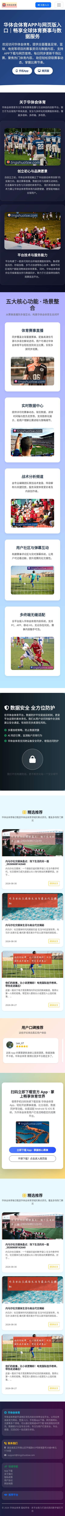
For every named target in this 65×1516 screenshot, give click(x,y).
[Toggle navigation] (59, 5)
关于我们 (8, 1473)
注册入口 (44, 4)
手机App (23, 70)
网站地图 (8, 1483)
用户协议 (8, 1480)
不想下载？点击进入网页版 (32, 1158)
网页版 (45, 70)
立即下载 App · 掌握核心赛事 (32, 1150)
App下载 (8, 1470)
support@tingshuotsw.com (21, 1455)
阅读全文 (54, 883)
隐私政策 (8, 1477)
